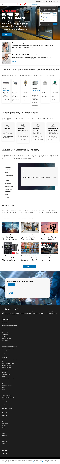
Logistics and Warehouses (19, 218)
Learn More (14, 37)
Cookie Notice (34, 461)
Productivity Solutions (6, 330)
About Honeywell (5, 417)
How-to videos (5, 410)
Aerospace (8, 164)
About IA (3, 419)
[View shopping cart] (57, 1)
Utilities (7, 197)
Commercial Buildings (6, 374)
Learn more (26, 180)
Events (3, 427)
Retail (6, 194)
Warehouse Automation (6, 338)
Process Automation (6, 329)
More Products (5, 340)
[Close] (58, 461)
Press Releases (5, 423)
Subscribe (5, 319)
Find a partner (11, 293)
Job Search (4, 435)
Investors (4, 425)
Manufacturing (9, 186)
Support (3, 443)
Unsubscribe (4, 445)
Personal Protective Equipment (8, 327)
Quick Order (52, 1)
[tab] (57, 29)
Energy (6, 172)
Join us (14, 61)
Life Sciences (8, 183)
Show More (29, 266)
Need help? (4, 412)
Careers (3, 433)
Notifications (4, 446)
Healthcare (7, 180)
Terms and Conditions (43, 461)
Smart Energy (5, 334)
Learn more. (48, 10)
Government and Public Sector (8, 378)
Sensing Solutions (5, 332)
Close (55, 24)
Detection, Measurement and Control (9, 325)
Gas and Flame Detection (7, 395)
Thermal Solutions (5, 336)
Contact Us (15, 50)
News (3, 421)
